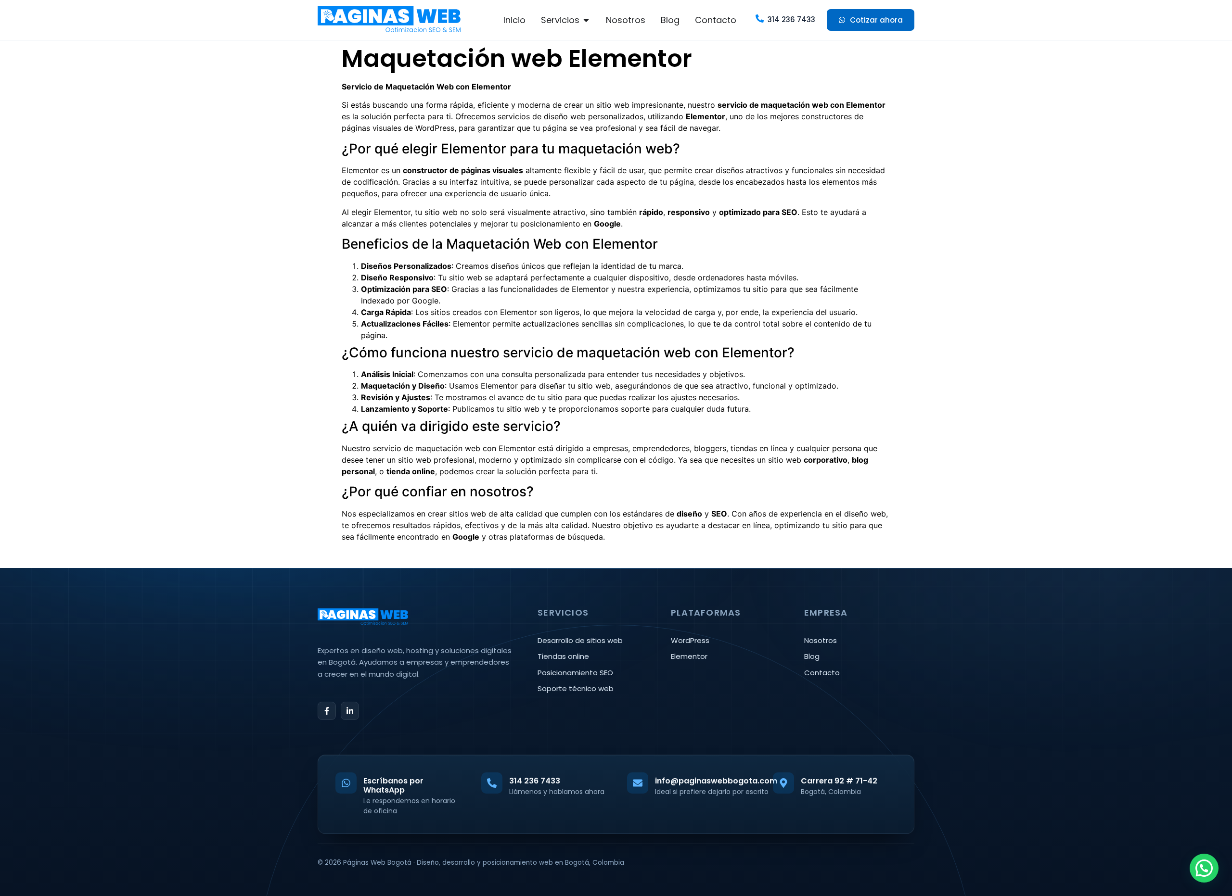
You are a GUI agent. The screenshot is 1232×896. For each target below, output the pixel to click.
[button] (1204, 868)
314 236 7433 (791, 19)
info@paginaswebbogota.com (716, 780)
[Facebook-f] (327, 711)
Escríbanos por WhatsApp (393, 785)
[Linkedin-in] (350, 711)
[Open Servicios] (586, 19)
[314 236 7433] (760, 18)
